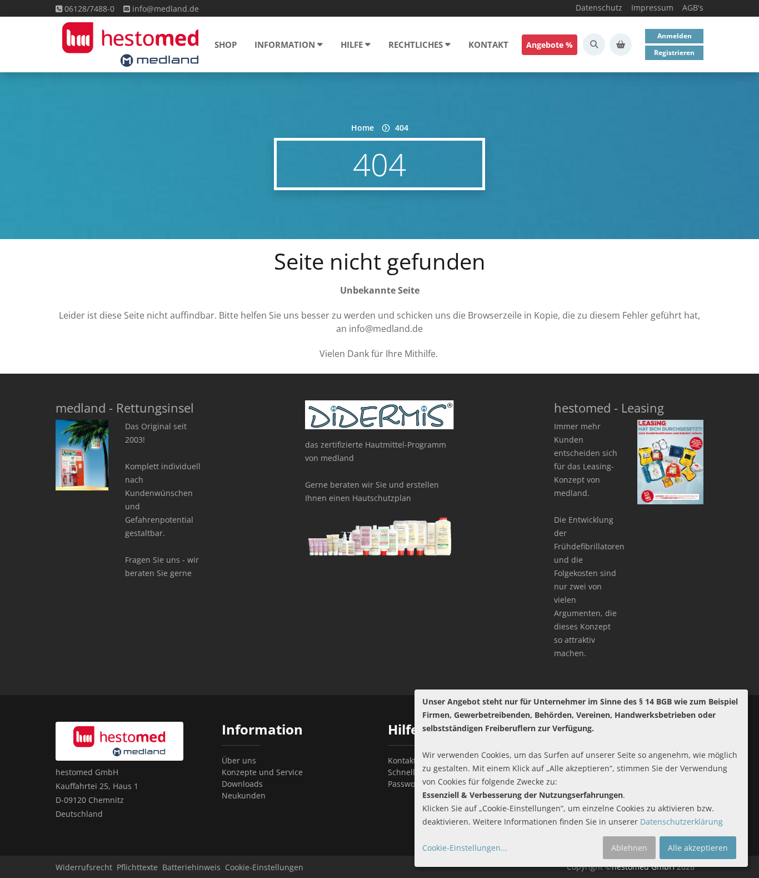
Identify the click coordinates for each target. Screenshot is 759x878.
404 (401, 127)
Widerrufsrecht (84, 867)
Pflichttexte (137, 867)
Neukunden (244, 795)
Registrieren (674, 52)
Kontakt (488, 44)
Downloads (242, 783)
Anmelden (674, 36)
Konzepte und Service (262, 772)
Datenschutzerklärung (681, 821)
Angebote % (549, 44)
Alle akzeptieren (698, 847)
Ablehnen (629, 847)
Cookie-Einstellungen (264, 867)
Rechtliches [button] (415, 44)
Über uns (239, 760)
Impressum (652, 7)
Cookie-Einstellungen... (464, 847)
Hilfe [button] (352, 44)
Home (362, 127)
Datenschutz (599, 7)
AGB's (692, 7)
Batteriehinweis (191, 867)
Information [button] (284, 44)
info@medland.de (164, 8)
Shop (225, 44)
